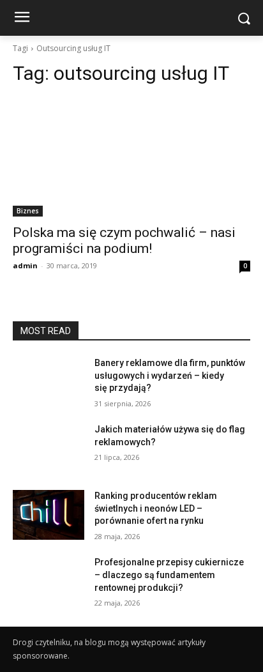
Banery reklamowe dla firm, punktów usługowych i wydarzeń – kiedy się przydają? (169, 375)
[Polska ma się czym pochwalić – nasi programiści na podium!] (131, 157)
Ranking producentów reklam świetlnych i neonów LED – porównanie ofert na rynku (155, 508)
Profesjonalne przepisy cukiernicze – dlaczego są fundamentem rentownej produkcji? (169, 574)
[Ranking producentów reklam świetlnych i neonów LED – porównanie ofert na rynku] (48, 515)
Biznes (28, 210)
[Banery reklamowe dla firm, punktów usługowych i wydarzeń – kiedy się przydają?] (48, 382)
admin (25, 265)
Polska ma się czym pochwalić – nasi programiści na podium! (124, 240)
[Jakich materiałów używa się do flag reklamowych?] (48, 448)
